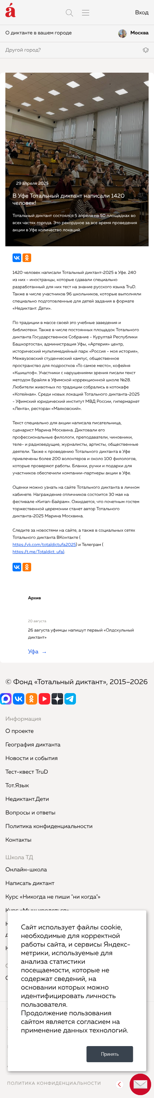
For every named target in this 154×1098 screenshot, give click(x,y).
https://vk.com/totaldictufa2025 (44, 545)
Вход (142, 13)
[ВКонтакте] (17, 257)
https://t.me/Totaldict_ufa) (38, 552)
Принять (110, 1054)
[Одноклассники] (27, 257)
